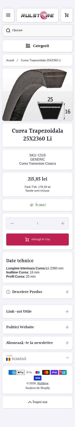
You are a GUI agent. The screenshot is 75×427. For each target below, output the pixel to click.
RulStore (42, 383)
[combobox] (37, 30)
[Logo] (37, 15)
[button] (67, 15)
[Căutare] (6, 30)
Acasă (10, 60)
